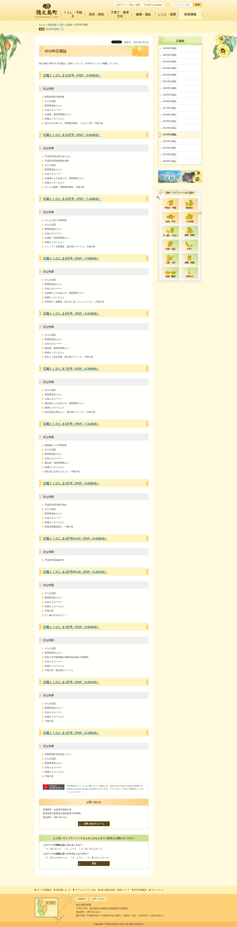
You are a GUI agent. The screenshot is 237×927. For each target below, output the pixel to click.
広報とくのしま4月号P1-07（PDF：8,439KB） (75, 538)
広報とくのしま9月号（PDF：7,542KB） (71, 258)
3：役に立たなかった (91, 849)
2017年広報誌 (169, 108)
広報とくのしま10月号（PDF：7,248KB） (72, 199)
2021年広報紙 (169, 81)
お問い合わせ (98, 899)
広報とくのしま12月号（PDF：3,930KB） (72, 75)
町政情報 (52, 24)
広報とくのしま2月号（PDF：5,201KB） (71, 682)
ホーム (42, 24)
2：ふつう (71, 849)
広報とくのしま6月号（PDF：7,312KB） (71, 424)
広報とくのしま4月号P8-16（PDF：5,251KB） (75, 572)
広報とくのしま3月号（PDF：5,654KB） (71, 627)
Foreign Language (153, 5)
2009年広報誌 (169, 161)
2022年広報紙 (169, 75)
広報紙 (69, 24)
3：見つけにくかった (98, 857)
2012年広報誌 (169, 141)
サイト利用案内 (44, 890)
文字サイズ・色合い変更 (128, 5)
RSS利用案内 (140, 890)
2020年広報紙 (169, 88)
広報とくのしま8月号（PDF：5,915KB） (71, 313)
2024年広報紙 (169, 61)
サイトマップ (158, 890)
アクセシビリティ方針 (85, 890)
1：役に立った (54, 849)
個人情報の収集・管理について (115, 890)
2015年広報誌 (169, 121)
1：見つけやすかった (57, 857)
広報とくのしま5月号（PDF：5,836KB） (71, 483)
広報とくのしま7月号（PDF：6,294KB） (71, 368)
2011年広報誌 (169, 148)
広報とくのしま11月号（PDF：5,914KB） (72, 135)
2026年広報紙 (169, 48)
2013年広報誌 (52, 29)
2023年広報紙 (169, 68)
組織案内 (81, 899)
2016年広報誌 (169, 114)
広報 (61, 24)
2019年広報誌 (169, 95)
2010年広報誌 (169, 154)
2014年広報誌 (169, 128)
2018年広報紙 (169, 101)
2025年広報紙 (169, 55)
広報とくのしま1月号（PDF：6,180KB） (71, 733)
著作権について (63, 890)
